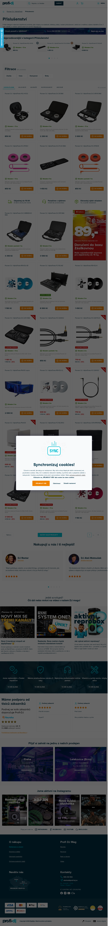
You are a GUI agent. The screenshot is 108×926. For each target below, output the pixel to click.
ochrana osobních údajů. (78, 475)
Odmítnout (56, 483)
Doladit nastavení (70, 483)
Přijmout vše (41, 483)
